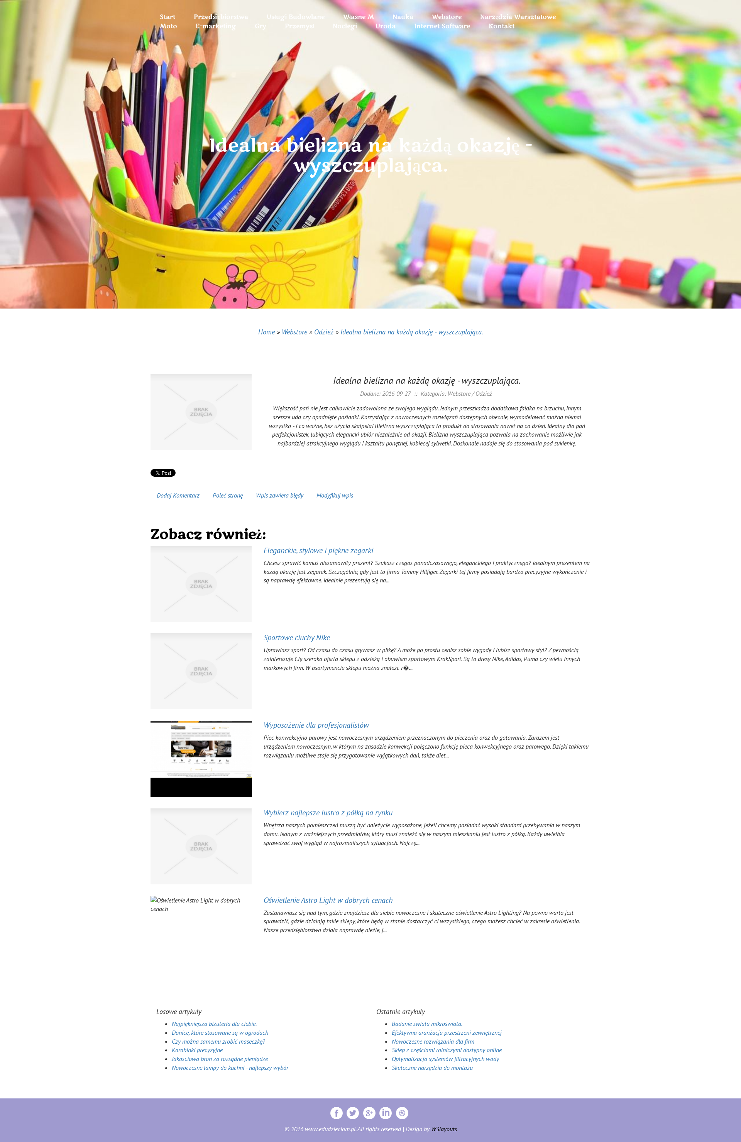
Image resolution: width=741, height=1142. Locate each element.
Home (266, 331)
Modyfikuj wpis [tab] (334, 495)
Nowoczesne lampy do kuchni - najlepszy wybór (230, 1067)
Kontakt (501, 26)
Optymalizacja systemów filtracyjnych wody (445, 1059)
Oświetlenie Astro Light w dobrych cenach (328, 900)
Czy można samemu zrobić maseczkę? (218, 1041)
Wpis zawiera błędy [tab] (279, 495)
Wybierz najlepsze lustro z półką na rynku (328, 813)
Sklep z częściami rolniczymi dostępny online (447, 1050)
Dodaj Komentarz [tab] (178, 495)
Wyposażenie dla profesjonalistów (316, 725)
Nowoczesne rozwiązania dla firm (433, 1041)
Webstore (294, 331)
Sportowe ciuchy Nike (297, 638)
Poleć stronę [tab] (228, 495)
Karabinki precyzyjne (197, 1050)
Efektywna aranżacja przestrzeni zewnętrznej (447, 1032)
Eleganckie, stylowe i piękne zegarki (318, 550)
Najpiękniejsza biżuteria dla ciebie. (214, 1023)
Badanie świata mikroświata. (427, 1023)
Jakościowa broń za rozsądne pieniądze (220, 1059)
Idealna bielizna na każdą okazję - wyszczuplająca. (411, 331)
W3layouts (444, 1129)
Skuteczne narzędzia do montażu (432, 1067)
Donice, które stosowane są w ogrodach (220, 1032)
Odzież (323, 331)
